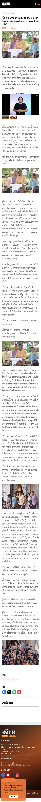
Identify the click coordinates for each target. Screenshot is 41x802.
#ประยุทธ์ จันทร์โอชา (9, 679)
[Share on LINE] (14, 692)
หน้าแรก (4, 13)
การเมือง (12, 13)
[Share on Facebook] (4, 692)
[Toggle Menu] (38, 4)
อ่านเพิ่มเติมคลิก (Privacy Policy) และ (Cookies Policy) (13, 789)
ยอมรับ (13, 796)
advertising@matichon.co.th (14, 763)
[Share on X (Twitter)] (9, 692)
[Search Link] (35, 4)
